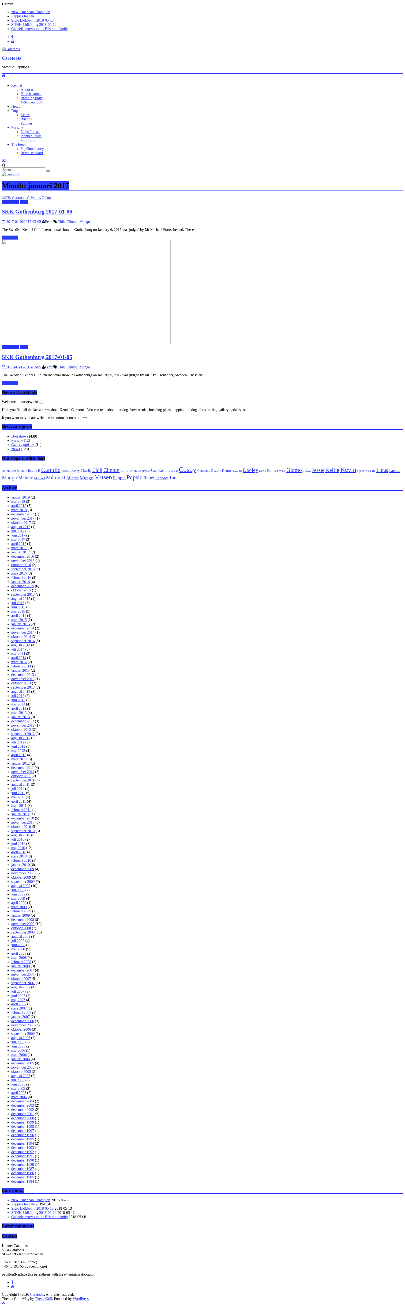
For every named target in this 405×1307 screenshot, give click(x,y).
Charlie (86, 471)
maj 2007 (18, 1000)
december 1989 (22, 1164)
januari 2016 (20, 582)
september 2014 (23, 641)
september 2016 (23, 569)
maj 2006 (18, 1050)
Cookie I (159, 470)
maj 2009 (18, 898)
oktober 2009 (21, 877)
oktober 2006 (21, 1029)
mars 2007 (19, 1008)
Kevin (348, 469)
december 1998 (22, 1126)
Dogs (15, 111)
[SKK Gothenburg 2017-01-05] (86, 343)
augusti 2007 (20, 987)
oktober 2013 (21, 683)
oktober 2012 (21, 730)
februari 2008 (21, 962)
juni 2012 (18, 746)
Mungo (86, 477)
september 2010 (23, 831)
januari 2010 (20, 865)
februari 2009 (21, 911)
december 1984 (22, 1181)
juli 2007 (17, 991)
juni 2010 (18, 844)
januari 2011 (20, 814)
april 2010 (18, 852)
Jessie (318, 470)
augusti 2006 (20, 1038)
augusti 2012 (20, 738)
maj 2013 (18, 704)
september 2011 (22, 780)
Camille (50, 469)
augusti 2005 (20, 1076)
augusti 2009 (20, 886)
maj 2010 (18, 848)
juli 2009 (17, 890)
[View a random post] (4, 161)
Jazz (307, 470)
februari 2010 (21, 860)
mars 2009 (19, 907)
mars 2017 (19, 548)
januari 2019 (20, 497)
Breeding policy (32, 98)
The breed (18, 144)
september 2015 (23, 594)
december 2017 (22, 514)
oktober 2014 (21, 637)
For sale (17, 128)
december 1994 (22, 1143)
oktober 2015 (21, 590)
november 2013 (22, 679)
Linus (382, 470)
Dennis (227, 471)
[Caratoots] (11, 49)
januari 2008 (20, 966)
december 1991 (22, 1156)
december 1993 (22, 1148)
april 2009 (18, 903)
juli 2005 (17, 1080)
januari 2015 (20, 624)
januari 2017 (20, 552)
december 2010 (22, 818)
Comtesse (144, 471)
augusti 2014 (20, 645)
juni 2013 (18, 700)
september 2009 (23, 882)
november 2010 (22, 822)
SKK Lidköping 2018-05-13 (32, 20)
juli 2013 (17, 696)
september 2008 (23, 932)
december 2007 (22, 970)
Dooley (250, 470)
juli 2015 (17, 603)
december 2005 (22, 1063)
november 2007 (22, 974)
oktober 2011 (21, 776)
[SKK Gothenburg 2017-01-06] (27, 198)
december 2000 (22, 1118)
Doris (262, 471)
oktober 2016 (21, 565)
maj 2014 (18, 653)
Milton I (39, 478)
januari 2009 (20, 915)
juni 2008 (18, 945)
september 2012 (23, 734)
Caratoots (11, 58)
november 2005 (22, 1067)
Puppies (26, 123)
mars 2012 (19, 759)
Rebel (148, 477)
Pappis (119, 477)
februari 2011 (21, 810)
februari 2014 (21, 666)
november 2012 (22, 725)
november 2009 (22, 873)
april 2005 (18, 1093)
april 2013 (18, 708)
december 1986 (22, 1173)
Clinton (72, 222)
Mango (84, 222)
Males (25, 115)
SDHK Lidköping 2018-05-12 (33, 25)
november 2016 (22, 561)
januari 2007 (20, 1017)
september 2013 (23, 687)
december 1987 (22, 1169)
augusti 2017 (20, 527)
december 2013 (22, 675)
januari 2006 (20, 1059)
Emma (271, 471)
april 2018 (18, 506)
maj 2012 (18, 751)
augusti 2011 (20, 784)
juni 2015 (18, 607)
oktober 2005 (21, 1072)
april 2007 (18, 1004)
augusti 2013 (20, 692)
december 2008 (22, 920)
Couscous (203, 471)
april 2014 (18, 658)
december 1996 (22, 1135)
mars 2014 (19, 662)
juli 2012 (17, 742)
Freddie (281, 471)
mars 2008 (19, 958)
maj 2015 (18, 611)
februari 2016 (21, 577)
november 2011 (22, 772)
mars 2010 (19, 856)
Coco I (124, 471)
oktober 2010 (21, 827)
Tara (173, 477)
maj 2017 (18, 539)
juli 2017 (17, 531)
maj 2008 (18, 949)
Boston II (34, 471)
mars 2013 (19, 713)
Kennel (16, 85)
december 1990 (22, 1160)
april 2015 (18, 615)
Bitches (26, 119)
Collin (133, 471)
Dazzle (216, 471)
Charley (75, 471)
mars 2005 (19, 1097)
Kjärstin (362, 471)
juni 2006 (18, 1046)
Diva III (237, 471)
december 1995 (22, 1139)
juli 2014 (17, 649)
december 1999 (22, 1122)
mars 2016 (19, 573)
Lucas (394, 470)
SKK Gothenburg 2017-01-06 (37, 212)
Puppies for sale (23, 16)
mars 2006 (19, 1055)
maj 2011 (18, 797)
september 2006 (23, 1034)
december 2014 (22, 628)
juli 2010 (17, 839)
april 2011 (18, 801)
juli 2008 (17, 941)
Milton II (56, 477)
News (15, 106)
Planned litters (31, 136)
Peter (48, 222)
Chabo (65, 471)
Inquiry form (30, 140)
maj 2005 (18, 1088)
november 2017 (22, 518)
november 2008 (22, 924)
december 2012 (22, 721)
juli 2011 (17, 789)
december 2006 (22, 1021)
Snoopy (161, 478)
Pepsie (134, 477)
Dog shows (10, 202)
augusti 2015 (20, 599)
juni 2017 (18, 535)
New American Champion (30, 12)
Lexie (371, 471)
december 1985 (22, 1177)
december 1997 (22, 1131)
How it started (31, 94)
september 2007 (23, 983)
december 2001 (22, 1114)
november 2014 (22, 632)
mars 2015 (19, 620)
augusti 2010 (20, 835)
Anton (6, 471)
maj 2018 (18, 501)
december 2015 (22, 586)
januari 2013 (20, 717)
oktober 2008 (21, 928)
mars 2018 (19, 510)
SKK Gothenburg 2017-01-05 (37, 357)
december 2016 (22, 556)
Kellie (332, 470)
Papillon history (32, 149)
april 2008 (18, 953)
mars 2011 (18, 806)
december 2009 (22, 869)
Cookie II (173, 471)
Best (13, 471)
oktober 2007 (21, 979)
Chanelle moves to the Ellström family (39, 29)
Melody (25, 477)
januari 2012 (20, 763)
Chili (61, 222)
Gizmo (294, 470)
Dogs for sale (30, 132)
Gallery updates (22, 445)
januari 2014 (20, 670)
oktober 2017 (21, 523)
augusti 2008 (20, 936)
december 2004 (22, 1101)
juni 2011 (18, 793)
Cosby (187, 469)
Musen (103, 477)
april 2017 (18, 544)
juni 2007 (18, 996)
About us (27, 89)
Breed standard (32, 153)
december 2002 (22, 1110)
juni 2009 (18, 894)
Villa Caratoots (32, 102)
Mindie (73, 478)
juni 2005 (18, 1084)
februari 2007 (21, 1012)
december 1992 (22, 1152)
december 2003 (22, 1105)
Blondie (22, 471)
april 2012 (18, 755)
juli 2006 (17, 1042)
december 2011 (22, 768)
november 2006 (22, 1025)
